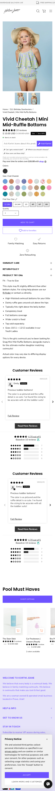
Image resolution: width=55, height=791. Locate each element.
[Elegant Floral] (23, 181)
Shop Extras (27, 599)
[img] (14, 379)
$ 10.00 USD (13, 644)
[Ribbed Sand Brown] (36, 187)
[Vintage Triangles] (36, 194)
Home (5, 109)
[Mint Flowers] (36, 181)
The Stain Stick (9, 638)
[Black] (5, 171)
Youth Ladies (11, 331)
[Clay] (11, 181)
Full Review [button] (13, 415)
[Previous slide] (2, 402)
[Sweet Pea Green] (23, 194)
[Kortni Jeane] (12, 11)
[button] (9, 130)
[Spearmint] (17, 194)
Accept (27, 775)
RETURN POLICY (11, 269)
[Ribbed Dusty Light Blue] (11, 187)
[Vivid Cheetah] (42, 194)
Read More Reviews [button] (27, 425)
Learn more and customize (27, 782)
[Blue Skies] (5, 181)
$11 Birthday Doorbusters (21, 109)
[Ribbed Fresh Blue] (23, 187)
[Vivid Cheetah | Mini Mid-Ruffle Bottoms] (21, 99)
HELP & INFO (9, 708)
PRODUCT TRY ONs (13, 275)
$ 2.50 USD (35, 647)
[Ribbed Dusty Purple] (17, 187)
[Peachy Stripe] (49, 181)
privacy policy (11, 751)
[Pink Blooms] (5, 187)
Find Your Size (8, 199)
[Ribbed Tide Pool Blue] (5, 194)
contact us (19, 292)
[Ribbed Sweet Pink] (49, 187)
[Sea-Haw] (11, 194)
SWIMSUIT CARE (11, 263)
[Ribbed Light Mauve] (30, 187)
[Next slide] (53, 402)
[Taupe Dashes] (30, 194)
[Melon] (30, 181)
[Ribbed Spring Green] (42, 187)
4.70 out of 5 (34, 436)
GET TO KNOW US (12, 717)
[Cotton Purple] (17, 181)
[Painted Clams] (42, 181)
